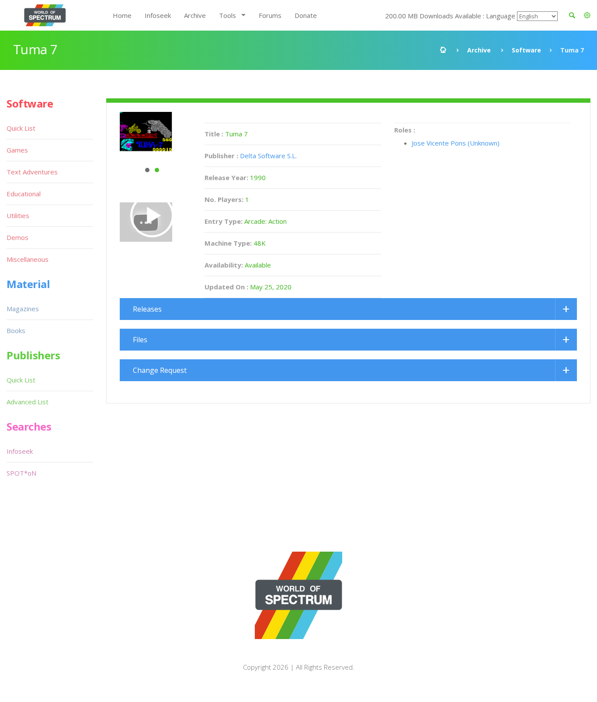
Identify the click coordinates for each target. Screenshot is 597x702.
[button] (587, 15)
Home (122, 15)
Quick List (21, 128)
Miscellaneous (28, 259)
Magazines (23, 308)
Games (17, 150)
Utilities (18, 215)
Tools (227, 15)
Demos (17, 237)
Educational (24, 193)
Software (526, 50)
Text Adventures (32, 171)
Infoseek (158, 15)
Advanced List (28, 401)
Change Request (160, 370)
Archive (195, 15)
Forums (270, 15)
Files (140, 339)
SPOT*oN (21, 473)
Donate (306, 15)
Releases (147, 309)
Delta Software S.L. (268, 155)
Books (16, 330)
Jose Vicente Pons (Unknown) (456, 143)
